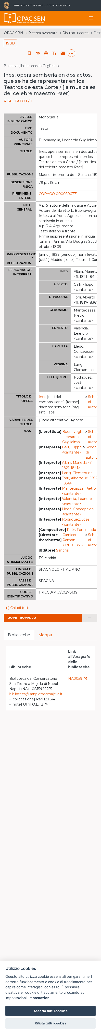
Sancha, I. (64, 550)
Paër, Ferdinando (81, 529)
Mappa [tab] (45, 635)
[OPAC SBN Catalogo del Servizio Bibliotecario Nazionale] (10, 18)
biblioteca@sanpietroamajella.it (35, 694)
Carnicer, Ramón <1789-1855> (73, 540)
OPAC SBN (13, 33)
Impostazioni (39, 998)
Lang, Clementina (77, 473)
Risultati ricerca (75, 33)
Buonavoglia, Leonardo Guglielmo (73, 436)
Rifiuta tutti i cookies (50, 1023)
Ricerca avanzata (42, 33)
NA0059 (77, 678)
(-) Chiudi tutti (17, 608)
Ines (42, 397)
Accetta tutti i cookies (50, 1011)
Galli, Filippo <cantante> (72, 449)
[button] (37, 53)
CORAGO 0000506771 (58, 194)
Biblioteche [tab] (19, 635)
